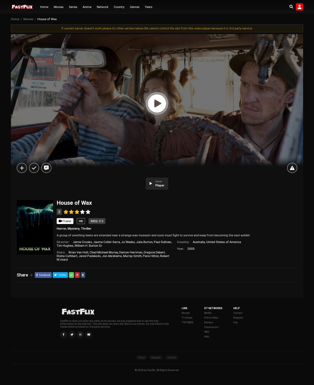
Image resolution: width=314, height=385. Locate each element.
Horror (61, 228)
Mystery (73, 228)
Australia (199, 242)
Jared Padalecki (89, 256)
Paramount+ (211, 327)
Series (73, 7)
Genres (134, 7)
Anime (87, 7)
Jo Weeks (128, 242)
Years (148, 7)
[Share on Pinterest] (77, 275)
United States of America (223, 242)
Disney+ (208, 322)
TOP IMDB (187, 322)
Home (44, 7)
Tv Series (187, 317)
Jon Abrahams (112, 256)
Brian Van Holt (78, 252)
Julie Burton (144, 242)
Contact (237, 312)
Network (102, 7)
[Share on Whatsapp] (71, 275)
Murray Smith (132, 256)
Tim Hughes (65, 245)
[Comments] (46, 168)
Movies (58, 7)
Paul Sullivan (162, 242)
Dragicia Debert (154, 252)
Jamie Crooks (82, 242)
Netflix (208, 312)
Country (119, 7)
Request (238, 317)
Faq (235, 322)
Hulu (206, 336)
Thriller (86, 228)
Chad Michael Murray (104, 252)
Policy (141, 357)
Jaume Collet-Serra (106, 242)
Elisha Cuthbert (67, 256)
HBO (206, 331)
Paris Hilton (151, 256)
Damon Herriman (130, 252)
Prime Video (211, 317)
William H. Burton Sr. (88, 245)
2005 (191, 248)
